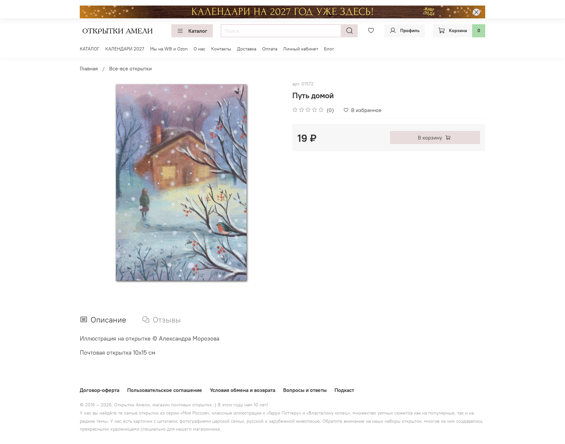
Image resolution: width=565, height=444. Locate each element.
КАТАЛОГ (89, 49)
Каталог (197, 31)
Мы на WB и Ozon (169, 49)
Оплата (269, 49)
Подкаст (344, 390)
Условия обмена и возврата (242, 390)
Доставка (246, 49)
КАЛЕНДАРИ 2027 (124, 49)
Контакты (221, 49)
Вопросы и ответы (305, 390)
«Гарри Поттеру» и (286, 413)
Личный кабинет (300, 49)
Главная (89, 68)
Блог (329, 49)
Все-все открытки (130, 68)
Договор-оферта (99, 390)
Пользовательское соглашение (164, 390)
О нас (199, 49)
